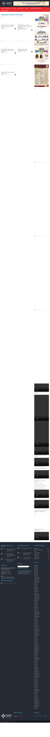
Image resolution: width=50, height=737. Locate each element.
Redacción (2, 28)
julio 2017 (35, 708)
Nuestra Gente (20, 8)
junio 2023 (36, 620)
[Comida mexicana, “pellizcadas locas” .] (25, 44)
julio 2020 (35, 661)
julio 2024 (35, 601)
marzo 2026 (36, 572)
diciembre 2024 (36, 594)
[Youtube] (46, 716)
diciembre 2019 (36, 671)
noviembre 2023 (36, 613)
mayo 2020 (36, 664)
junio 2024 (36, 603)
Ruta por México (5, 10)
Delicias (14, 8)
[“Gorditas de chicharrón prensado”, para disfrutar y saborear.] (8, 44)
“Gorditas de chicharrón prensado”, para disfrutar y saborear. (8, 50)
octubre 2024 (36, 597)
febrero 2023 (36, 626)
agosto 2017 (36, 706)
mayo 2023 (36, 622)
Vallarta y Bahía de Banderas (35, 8)
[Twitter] (43, 716)
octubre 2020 (36, 657)
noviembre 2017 (36, 702)
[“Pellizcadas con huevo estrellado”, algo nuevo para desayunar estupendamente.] (25, 20)
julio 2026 (35, 566)
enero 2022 (36, 645)
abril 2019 (35, 683)
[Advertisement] (16, 36)
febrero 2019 (36, 686)
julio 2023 (35, 619)
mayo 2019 (36, 681)
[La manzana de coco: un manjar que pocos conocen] (20, 558)
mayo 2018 (36, 696)
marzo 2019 (36, 684)
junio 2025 (36, 585)
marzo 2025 (36, 590)
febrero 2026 (36, 574)
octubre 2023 (36, 614)
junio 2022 (36, 638)
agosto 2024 (36, 600)
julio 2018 (35, 693)
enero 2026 (36, 575)
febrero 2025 (36, 591)
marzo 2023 (36, 625)
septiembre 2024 (37, 598)
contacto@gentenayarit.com (22, 716)
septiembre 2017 (37, 705)
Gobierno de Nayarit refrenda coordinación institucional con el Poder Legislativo (11, 550)
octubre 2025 (36, 579)
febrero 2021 (36, 654)
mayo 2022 (36, 639)
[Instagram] (38, 716)
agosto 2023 (36, 617)
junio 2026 (36, 568)
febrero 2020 (36, 668)
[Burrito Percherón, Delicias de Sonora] (8, 67)
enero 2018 (36, 699)
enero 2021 (36, 655)
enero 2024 (36, 610)
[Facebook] (35, 716)
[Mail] (41, 716)
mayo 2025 (36, 587)
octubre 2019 (36, 674)
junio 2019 (36, 680)
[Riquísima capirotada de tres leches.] (20, 549)
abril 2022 (35, 641)
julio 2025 (35, 584)
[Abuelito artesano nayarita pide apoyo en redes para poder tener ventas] (20, 554)
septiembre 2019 (37, 676)
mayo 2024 (36, 604)
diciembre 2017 (36, 700)
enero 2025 (36, 593)
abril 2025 (35, 588)
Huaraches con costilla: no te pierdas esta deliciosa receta (8, 26)
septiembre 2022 (37, 633)
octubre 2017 (36, 703)
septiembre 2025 (37, 581)
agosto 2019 (36, 677)
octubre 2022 (36, 632)
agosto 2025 (36, 582)
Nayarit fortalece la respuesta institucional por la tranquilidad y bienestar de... (11, 560)
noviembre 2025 (36, 578)
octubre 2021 (36, 648)
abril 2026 (35, 571)
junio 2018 (36, 695)
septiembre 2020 (37, 658)
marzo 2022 (36, 642)
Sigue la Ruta (7, 8)
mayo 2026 (36, 569)
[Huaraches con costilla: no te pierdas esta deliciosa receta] (8, 20)
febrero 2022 (36, 644)
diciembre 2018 (36, 689)
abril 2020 (35, 665)
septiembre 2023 (37, 616)
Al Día (27, 8)
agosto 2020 (36, 660)
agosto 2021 (36, 651)
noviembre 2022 (36, 630)
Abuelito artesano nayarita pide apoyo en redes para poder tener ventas (27, 553)
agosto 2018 (36, 692)
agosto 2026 (36, 565)
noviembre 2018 (36, 690)
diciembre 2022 (36, 629)
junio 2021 (36, 652)
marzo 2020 (36, 667)
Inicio (3, 8)
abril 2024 (35, 606)
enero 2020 (36, 670)
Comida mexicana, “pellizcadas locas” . (23, 50)
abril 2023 (35, 623)
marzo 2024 (36, 607)
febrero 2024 (36, 609)
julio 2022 (35, 636)
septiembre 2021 (37, 649)
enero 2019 (36, 687)
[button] (48, 8)
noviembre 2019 (36, 673)
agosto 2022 (36, 635)
